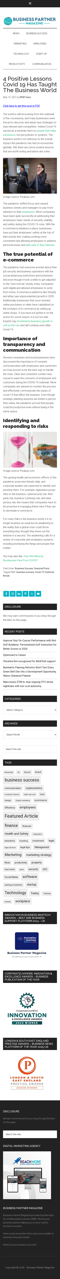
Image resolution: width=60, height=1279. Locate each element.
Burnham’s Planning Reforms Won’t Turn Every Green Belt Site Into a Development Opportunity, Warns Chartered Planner (29, 671)
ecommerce (41, 800)
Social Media (11, 877)
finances (26, 826)
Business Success (24, 568)
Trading (35, 893)
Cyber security (29, 794)
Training (47, 893)
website (8, 902)
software (30, 877)
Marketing (13, 855)
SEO (45, 869)
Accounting (9, 772)
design (8, 800)
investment (38, 840)
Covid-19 (39, 572)
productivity (21, 862)
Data (42, 794)
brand (38, 772)
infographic (37, 834)
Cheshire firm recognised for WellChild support (29, 661)
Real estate (10, 869)
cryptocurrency (34, 788)
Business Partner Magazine (30, 21)
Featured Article (21, 816)
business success (25, 572)
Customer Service (12, 794)
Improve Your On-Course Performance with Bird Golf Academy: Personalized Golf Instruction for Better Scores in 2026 (29, 644)
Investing (24, 841)
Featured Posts (41, 568)
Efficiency (10, 807)
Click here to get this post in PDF (21, 105)
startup (31, 884)
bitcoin (27, 772)
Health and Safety (16, 834)
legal (51, 840)
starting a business (13, 885)
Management (42, 847)
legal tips (25, 847)
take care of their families (40, 245)
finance (11, 825)
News (7, 862)
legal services (10, 848)
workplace (22, 901)
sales (22, 869)
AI (19, 772)
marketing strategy (38, 855)
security (33, 869)
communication (13, 788)
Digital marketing (23, 800)
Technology (15, 892)
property (37, 862)
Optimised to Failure (14, 655)
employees (28, 211)
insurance (10, 840)
